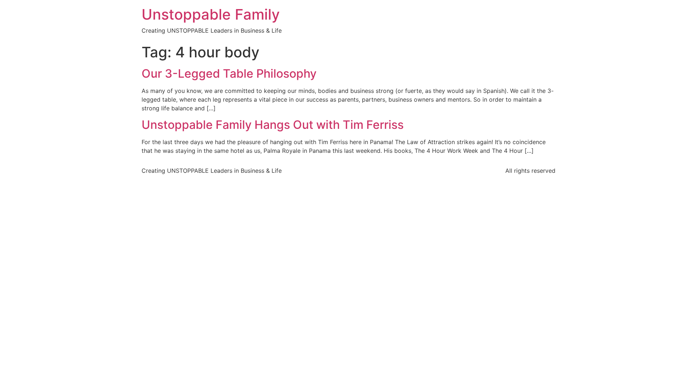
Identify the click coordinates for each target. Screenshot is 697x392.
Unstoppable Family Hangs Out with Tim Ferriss (273, 125)
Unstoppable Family (211, 14)
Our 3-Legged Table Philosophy (229, 73)
